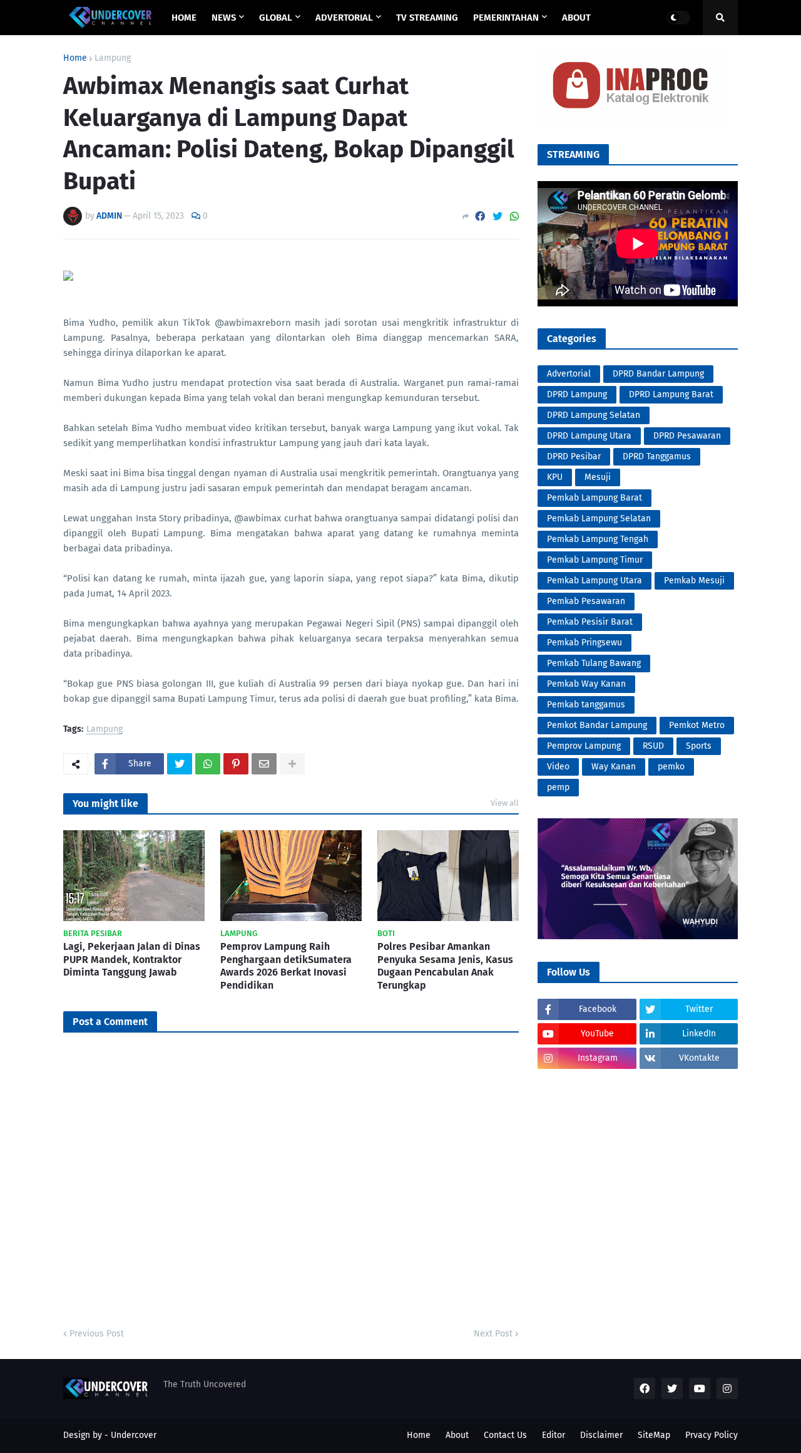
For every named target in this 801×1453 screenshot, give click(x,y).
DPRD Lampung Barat (671, 394)
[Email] (264, 763)
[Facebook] (480, 216)
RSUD (653, 746)
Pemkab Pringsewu (584, 642)
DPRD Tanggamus (657, 456)
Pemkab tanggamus (586, 704)
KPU (555, 477)
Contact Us (505, 1435)
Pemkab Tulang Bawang (594, 663)
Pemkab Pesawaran (586, 601)
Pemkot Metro (697, 725)
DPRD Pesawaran (687, 435)
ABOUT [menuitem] (576, 17)
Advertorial (569, 373)
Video (558, 766)
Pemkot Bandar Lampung (597, 725)
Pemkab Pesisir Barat (590, 622)
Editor (553, 1435)
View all (505, 803)
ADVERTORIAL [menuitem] (344, 17)
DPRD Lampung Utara (589, 435)
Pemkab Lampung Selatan (599, 518)
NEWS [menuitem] (224, 17)
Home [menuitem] (183, 17)
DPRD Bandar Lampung (658, 373)
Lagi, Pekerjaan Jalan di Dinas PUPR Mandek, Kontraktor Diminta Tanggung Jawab (131, 959)
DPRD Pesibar (574, 456)
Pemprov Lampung (584, 746)
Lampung (112, 58)
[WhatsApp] (514, 216)
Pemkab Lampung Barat (594, 497)
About (457, 1435)
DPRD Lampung (577, 394)
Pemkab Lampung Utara (594, 580)
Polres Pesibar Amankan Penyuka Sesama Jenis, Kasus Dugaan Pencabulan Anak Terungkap (445, 965)
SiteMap (654, 1435)
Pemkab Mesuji (694, 580)
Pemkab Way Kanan (586, 684)
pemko (671, 766)
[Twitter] (497, 216)
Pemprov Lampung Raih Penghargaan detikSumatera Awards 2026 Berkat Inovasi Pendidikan (286, 965)
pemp (558, 787)
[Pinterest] (235, 763)
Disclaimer (601, 1435)
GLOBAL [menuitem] (275, 17)
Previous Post (96, 1333)
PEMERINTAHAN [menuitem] (506, 17)
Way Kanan (613, 766)
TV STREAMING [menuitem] (427, 17)
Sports (699, 746)
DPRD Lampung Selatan (593, 415)
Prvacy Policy (711, 1435)
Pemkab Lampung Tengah (597, 539)
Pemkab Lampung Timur (595, 560)
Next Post (493, 1333)
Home (75, 58)
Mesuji (597, 477)
